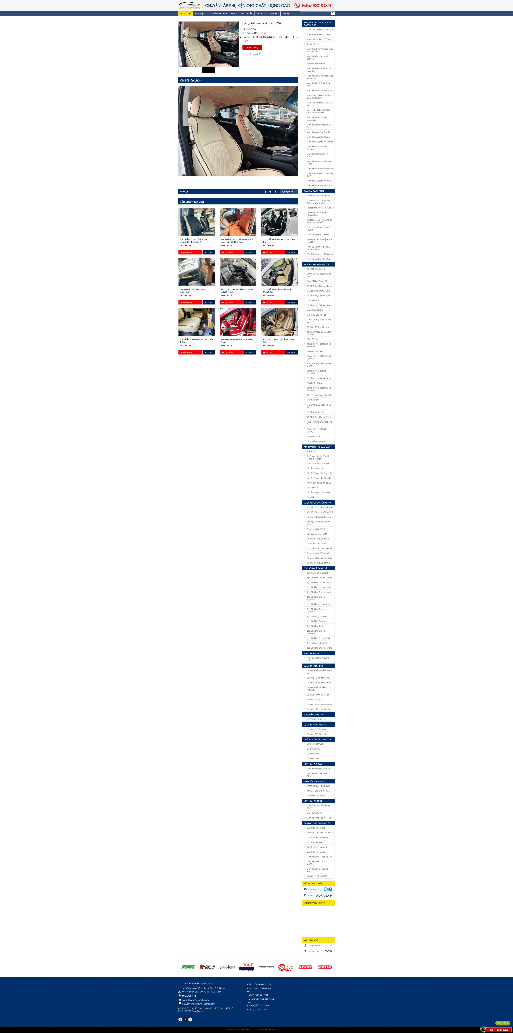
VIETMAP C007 (313, 758)
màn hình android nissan (318, 136)
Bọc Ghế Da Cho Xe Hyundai (316, 598)
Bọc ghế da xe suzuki (317, 621)
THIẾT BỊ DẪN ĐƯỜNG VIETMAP (317, 739)
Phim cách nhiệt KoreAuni (319, 259)
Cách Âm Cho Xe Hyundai (319, 516)
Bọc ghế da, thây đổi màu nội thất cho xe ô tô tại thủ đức (237, 240)
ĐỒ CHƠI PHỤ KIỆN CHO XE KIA (319, 320)
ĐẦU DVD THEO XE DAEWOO (320, 832)
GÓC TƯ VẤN (246, 13)
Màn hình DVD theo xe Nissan (317, 870)
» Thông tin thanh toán (257, 1009)
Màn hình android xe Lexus (319, 185)
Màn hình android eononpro (320, 90)
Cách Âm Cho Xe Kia (316, 529)
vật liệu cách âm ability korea (318, 522)
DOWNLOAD (273, 13)
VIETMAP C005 (313, 749)
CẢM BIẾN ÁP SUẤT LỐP (317, 281)
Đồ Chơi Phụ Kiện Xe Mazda (320, 286)
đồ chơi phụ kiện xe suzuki (319, 417)
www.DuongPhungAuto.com (195, 999)
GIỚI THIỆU (199, 13)
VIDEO (233, 13)
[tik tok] (185, 1019)
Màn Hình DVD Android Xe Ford (319, 84)
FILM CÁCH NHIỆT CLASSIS (318, 234)
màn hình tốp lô (314, 813)
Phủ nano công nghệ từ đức (318, 659)
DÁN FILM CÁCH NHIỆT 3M (318, 195)
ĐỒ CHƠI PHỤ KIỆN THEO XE (316, 264)
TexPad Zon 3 (313, 44)
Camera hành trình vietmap (320, 704)
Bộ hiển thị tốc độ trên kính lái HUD (319, 333)
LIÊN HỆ (286, 13)
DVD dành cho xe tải (317, 876)
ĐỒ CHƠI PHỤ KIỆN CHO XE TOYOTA (319, 357)
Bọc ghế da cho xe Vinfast (319, 577)
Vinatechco (281, 1029)
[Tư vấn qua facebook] (330, 889)
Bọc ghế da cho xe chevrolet (316, 632)
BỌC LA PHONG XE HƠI (317, 572)
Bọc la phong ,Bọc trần (317, 643)
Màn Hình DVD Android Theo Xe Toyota (320, 76)
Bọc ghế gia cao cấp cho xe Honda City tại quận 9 (193, 240)
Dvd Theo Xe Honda (316, 851)
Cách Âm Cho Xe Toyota (318, 538)
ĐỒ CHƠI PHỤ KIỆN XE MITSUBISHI (316, 372)
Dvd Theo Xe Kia (314, 842)
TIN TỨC (260, 13)
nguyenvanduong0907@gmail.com (198, 1003)
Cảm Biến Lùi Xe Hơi (316, 441)
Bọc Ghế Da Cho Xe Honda (319, 592)
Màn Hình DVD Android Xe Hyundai (319, 69)
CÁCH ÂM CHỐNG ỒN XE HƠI (317, 502)
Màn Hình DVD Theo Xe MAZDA (317, 862)
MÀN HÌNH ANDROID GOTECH (320, 29)
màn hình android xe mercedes (317, 118)
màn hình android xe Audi (319, 180)
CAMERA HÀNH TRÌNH (314, 665)
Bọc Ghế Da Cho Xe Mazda (319, 604)
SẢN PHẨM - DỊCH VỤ (218, 13)
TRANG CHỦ (185, 13)
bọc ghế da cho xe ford (318, 638)
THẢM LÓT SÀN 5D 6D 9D (315, 781)
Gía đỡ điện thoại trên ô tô (319, 395)
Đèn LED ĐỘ (312, 339)
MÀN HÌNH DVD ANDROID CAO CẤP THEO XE (318, 23)
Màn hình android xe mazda (320, 168)
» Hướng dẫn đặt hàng (258, 1005)
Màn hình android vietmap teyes (319, 162)
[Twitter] (270, 192)
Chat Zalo (503, 1023)
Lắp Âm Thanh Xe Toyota (318, 492)
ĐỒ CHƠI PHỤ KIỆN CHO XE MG (319, 274)
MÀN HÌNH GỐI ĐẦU (313, 764)
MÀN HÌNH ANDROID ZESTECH (320, 39)
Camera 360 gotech (316, 729)
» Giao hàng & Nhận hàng (259, 984)
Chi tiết (209, 252)
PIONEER (310, 497)
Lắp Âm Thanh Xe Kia (316, 468)
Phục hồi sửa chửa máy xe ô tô (319, 423)
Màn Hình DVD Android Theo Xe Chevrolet (320, 50)
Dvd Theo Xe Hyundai (317, 847)
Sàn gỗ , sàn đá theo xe (318, 790)
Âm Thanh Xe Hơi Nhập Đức (320, 482)
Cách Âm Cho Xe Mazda (318, 553)
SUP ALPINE (311, 451)
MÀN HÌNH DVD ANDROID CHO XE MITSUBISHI (318, 111)
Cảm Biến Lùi (313, 300)
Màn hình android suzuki (318, 132)
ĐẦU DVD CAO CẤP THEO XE (317, 823)
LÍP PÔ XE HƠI (313, 400)
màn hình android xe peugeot (317, 147)
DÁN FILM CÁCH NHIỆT (314, 191)
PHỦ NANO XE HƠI (312, 653)
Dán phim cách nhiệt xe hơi (320, 254)
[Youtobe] (190, 1019)
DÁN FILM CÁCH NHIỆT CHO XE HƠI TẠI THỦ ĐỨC (319, 221)
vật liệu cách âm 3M (317, 533)
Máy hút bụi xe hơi (315, 351)
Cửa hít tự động (314, 383)
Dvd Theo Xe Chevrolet (317, 837)
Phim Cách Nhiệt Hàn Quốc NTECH (319, 228)
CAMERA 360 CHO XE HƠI (315, 724)
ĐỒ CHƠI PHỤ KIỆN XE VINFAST (316, 430)
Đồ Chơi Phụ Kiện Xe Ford (318, 295)
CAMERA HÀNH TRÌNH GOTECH (316, 688)
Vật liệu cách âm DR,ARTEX (320, 512)
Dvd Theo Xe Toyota (316, 827)
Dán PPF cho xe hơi (316, 269)
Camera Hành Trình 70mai (319, 682)
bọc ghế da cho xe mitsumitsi (316, 610)
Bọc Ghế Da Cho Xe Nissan (319, 587)
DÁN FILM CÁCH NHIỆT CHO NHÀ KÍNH (319, 240)
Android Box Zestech (316, 63)
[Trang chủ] (189, 5)
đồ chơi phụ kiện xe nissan (319, 378)
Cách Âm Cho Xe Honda (318, 562)
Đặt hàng (253, 47)
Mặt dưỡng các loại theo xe (319, 406)
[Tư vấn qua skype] (326, 889)
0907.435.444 (498, 1030)
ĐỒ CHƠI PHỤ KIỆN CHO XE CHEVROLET (319, 389)
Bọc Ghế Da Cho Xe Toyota (319, 647)
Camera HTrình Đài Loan (318, 694)
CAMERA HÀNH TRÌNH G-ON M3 (319, 671)
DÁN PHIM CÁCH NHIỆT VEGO (320, 207)
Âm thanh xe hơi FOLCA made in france (318, 457)
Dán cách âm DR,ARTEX (318, 463)
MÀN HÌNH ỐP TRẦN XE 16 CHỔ (318, 806)
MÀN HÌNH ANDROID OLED (319, 34)
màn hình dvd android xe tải (319, 125)
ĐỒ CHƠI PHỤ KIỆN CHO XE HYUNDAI (319, 345)
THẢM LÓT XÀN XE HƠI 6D (318, 786)
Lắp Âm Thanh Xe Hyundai (319, 478)
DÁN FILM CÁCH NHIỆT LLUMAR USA (317, 213)
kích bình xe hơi (314, 436)
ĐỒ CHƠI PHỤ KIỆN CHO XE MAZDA (319, 364)
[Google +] (276, 192)
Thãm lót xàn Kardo (316, 795)
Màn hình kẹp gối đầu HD (319, 768)
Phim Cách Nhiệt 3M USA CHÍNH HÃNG (318, 247)
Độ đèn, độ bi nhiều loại (318, 327)
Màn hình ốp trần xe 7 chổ (320, 817)
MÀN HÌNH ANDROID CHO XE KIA (320, 103)
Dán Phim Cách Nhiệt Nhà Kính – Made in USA (319, 201)
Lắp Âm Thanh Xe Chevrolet (320, 473)
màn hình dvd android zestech (317, 57)
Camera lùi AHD (314, 699)
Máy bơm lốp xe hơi (316, 314)
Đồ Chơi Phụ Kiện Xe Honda (319, 305)
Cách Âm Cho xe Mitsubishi (319, 558)
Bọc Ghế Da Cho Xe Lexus (319, 582)
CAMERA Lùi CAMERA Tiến (319, 290)
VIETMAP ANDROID (315, 744)
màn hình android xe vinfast (320, 141)
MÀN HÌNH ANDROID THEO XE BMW (320, 174)
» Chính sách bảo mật (257, 994)
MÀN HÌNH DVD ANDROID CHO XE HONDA (318, 96)
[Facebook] (265, 191)
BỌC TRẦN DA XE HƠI (313, 714)
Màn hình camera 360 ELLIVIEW (317, 155)
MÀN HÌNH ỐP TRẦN (313, 801)
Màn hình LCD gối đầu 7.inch (317, 774)
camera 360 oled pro (317, 734)
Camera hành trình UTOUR (319, 677)
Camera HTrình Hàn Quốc (319, 709)
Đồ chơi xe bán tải (315, 412)
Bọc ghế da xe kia (315, 626)
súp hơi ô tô (312, 487)
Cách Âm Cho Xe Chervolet (319, 548)
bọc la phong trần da (317, 616)
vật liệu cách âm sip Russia (320, 507)
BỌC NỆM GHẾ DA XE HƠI (315, 568)
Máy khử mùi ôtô (315, 310)
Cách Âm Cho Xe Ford (317, 543)
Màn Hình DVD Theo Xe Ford (320, 856)
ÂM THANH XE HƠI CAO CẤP (317, 446)
